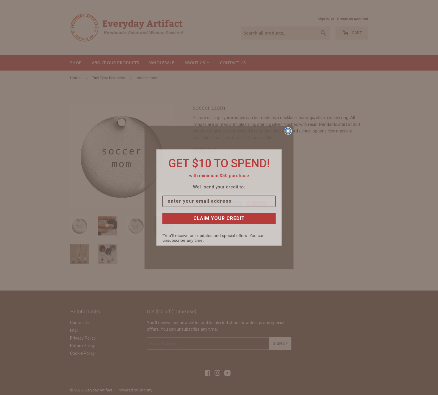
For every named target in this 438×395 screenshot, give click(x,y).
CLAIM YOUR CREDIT (219, 218)
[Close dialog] (288, 131)
